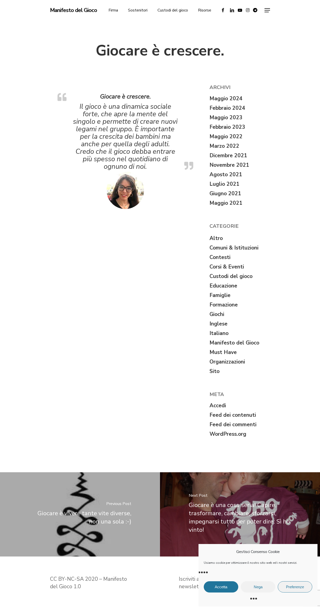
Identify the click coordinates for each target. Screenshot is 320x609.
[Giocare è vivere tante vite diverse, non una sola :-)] (80, 514)
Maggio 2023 (226, 117)
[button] (267, 10)
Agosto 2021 (226, 174)
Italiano (219, 333)
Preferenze (295, 587)
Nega (258, 587)
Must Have (223, 352)
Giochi (217, 314)
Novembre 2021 (229, 165)
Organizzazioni (227, 361)
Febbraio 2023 (227, 127)
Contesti (220, 257)
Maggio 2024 (226, 98)
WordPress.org (228, 434)
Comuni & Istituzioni (234, 247)
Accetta (221, 587)
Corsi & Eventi (227, 266)
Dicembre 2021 (228, 155)
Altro (216, 238)
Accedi (218, 405)
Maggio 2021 (226, 203)
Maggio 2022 (226, 136)
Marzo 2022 (224, 146)
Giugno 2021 (225, 193)
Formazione (224, 304)
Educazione (223, 285)
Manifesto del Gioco (73, 10)
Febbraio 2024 (227, 108)
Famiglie (220, 295)
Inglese (219, 323)
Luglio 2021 (225, 184)
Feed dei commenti (233, 424)
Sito (215, 371)
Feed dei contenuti (233, 415)
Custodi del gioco (231, 276)
